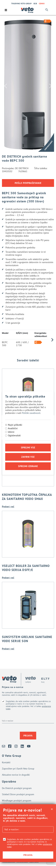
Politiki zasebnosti (31, 412)
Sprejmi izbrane (28, 466)
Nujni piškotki (15, 424)
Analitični (13, 428)
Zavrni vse (28, 456)
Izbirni (11, 431)
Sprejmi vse (28, 447)
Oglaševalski (14, 435)
